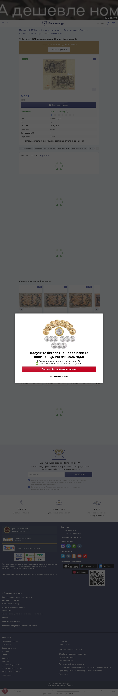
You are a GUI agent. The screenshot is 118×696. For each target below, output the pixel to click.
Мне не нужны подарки (59, 376)
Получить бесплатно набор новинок (59, 369)
